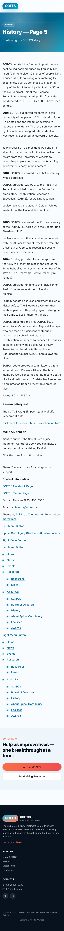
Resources (18, 578)
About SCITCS (9, 857)
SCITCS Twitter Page (15, 493)
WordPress (9, 519)
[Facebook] (5, 896)
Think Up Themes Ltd (29, 514)
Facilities (16, 622)
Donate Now (34, 767)
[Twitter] (13, 896)
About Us (13, 591)
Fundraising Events (30, 776)
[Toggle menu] (59, 6)
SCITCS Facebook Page (17, 486)
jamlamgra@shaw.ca (24, 507)
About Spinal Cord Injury (26, 616)
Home (10, 554)
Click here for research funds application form (31, 423)
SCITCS (16, 598)
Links (14, 584)
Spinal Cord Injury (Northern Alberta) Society (31, 533)
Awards (16, 627)
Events (11, 566)
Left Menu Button (13, 526)
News (10, 560)
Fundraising (8, 870)
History (15, 610)
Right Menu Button (14, 540)
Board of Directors (22, 604)
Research (13, 571)
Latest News (8, 865)
